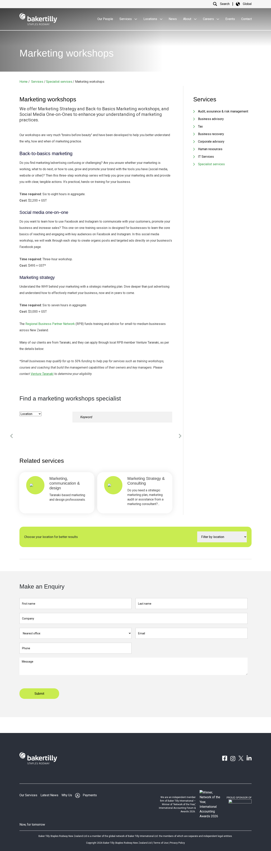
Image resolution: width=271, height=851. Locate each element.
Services (126, 19)
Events (230, 19)
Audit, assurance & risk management (223, 111)
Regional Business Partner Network (50, 324)
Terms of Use (160, 842)
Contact (246, 19)
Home (23, 82)
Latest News (49, 795)
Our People (105, 19)
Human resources (210, 149)
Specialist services (59, 82)
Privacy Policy (177, 842)
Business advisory (211, 119)
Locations (150, 19)
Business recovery (211, 134)
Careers (209, 19)
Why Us (67, 795)
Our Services (28, 795)
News (173, 19)
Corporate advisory (211, 141)
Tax (200, 126)
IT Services (206, 156)
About (187, 19)
